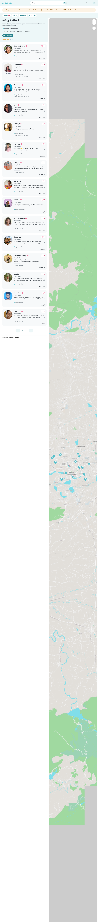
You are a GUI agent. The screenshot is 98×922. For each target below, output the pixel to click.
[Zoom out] (94, 23)
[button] (72, 476)
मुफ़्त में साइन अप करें (7, 35)
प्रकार (7, 15)
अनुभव (15, 15)
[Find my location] (94, 28)
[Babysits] (7, 3)
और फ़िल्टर (33, 15)
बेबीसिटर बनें (87, 3)
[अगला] (31, 330)
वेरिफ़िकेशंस (23, 15)
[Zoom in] (94, 20)
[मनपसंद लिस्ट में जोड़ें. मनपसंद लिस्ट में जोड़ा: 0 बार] (43, 105)
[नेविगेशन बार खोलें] (94, 3)
